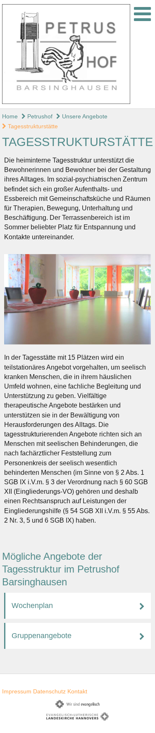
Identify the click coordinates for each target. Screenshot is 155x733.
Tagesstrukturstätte (32, 126)
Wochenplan (32, 605)
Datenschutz (49, 691)
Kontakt (77, 691)
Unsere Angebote (83, 116)
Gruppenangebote (42, 636)
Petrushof (39, 116)
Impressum (16, 691)
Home (10, 116)
